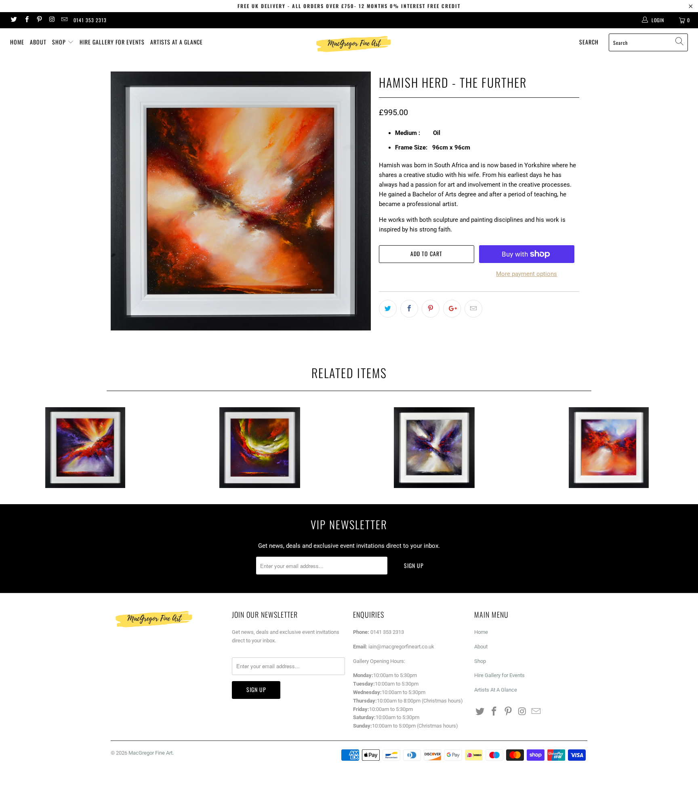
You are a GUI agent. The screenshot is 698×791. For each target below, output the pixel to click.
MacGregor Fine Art (150, 753)
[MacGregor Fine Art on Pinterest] (39, 20)
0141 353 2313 (90, 20)
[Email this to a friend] (473, 309)
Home (17, 42)
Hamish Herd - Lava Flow (259, 447)
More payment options (526, 274)
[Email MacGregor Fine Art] (64, 20)
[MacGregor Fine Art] (353, 43)
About (38, 42)
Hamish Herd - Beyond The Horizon (434, 447)
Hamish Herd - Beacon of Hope (609, 447)
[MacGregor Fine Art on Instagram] (51, 20)
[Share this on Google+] (452, 309)
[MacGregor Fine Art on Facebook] (26, 20)
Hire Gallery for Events (112, 42)
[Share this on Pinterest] (430, 309)
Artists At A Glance (176, 42)
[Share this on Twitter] (388, 309)
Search (589, 42)
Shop (59, 42)
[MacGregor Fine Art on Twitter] (13, 20)
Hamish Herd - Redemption (85, 447)
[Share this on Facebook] (409, 309)
